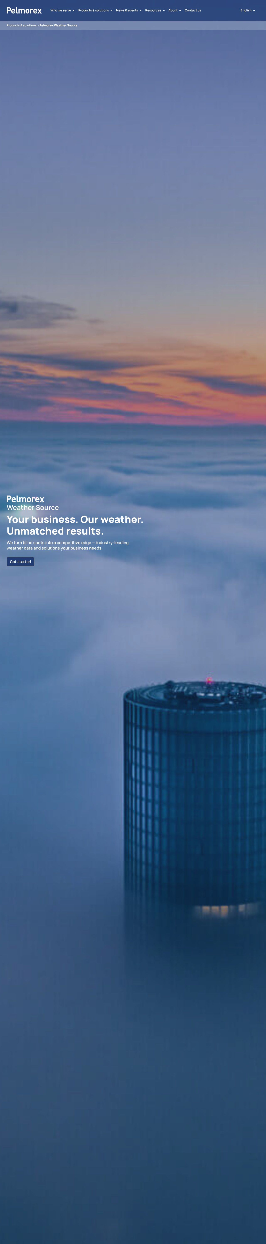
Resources (153, 10)
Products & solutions (93, 10)
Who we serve (60, 10)
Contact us (193, 10)
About (173, 10)
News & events (127, 10)
